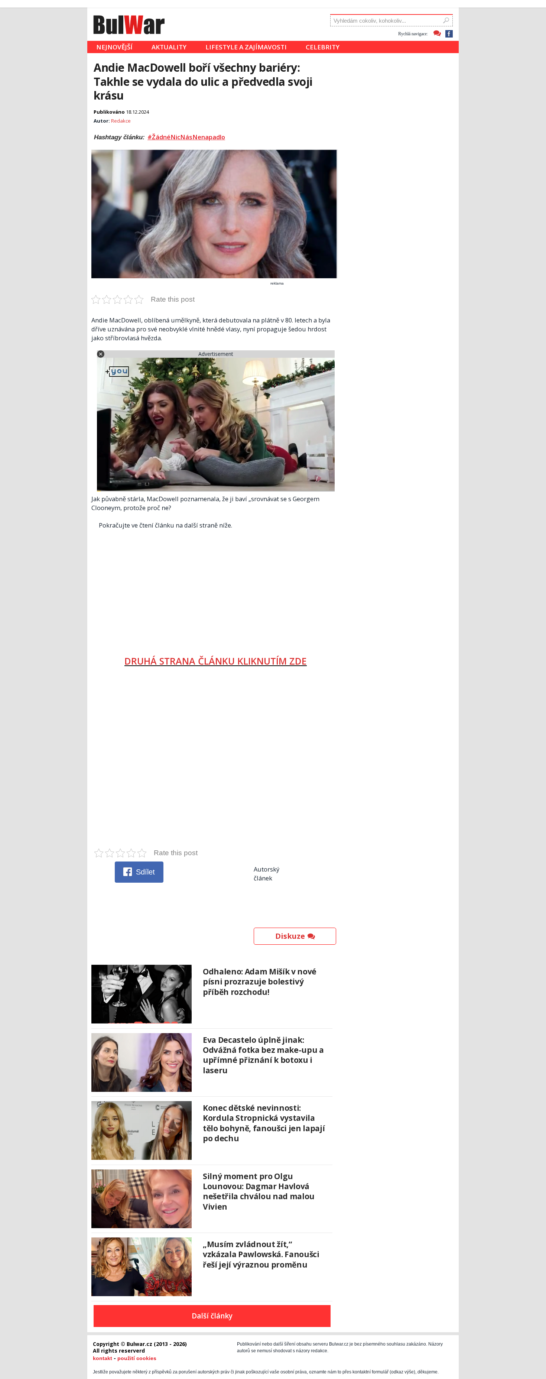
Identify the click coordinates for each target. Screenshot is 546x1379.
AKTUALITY (169, 47)
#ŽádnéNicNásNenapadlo (186, 137)
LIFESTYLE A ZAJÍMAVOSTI (246, 47)
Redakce (121, 120)
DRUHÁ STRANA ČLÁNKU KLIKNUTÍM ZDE (215, 661)
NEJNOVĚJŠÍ (114, 47)
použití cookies (136, 1358)
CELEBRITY (322, 47)
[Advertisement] (215, 590)
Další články (212, 1316)
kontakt (102, 1358)
